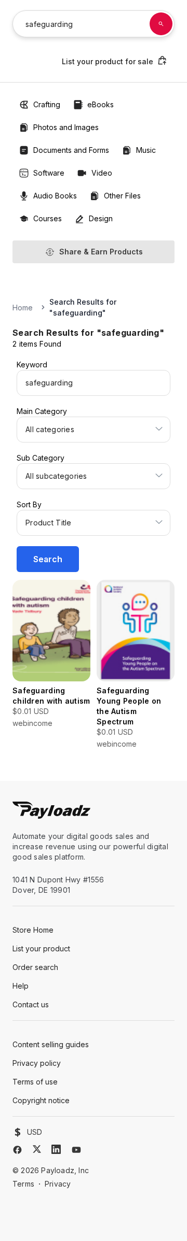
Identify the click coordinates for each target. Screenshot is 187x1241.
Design (101, 218)
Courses (47, 218)
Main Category (42, 411)
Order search (35, 967)
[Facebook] (17, 1150)
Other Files (122, 195)
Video (101, 172)
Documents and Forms (71, 150)
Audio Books (55, 195)
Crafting (46, 104)
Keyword (32, 364)
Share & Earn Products (101, 251)
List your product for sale (107, 61)
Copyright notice (41, 1100)
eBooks (100, 104)
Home (22, 307)
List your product (41, 948)
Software (48, 172)
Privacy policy (36, 1063)
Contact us (30, 1004)
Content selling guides (50, 1044)
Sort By (29, 504)
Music (146, 150)
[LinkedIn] (56, 1149)
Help (20, 985)
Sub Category (40, 457)
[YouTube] (76, 1150)
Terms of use (35, 1081)
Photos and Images (66, 127)
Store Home (33, 929)
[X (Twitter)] (37, 1149)
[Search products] (161, 23)
